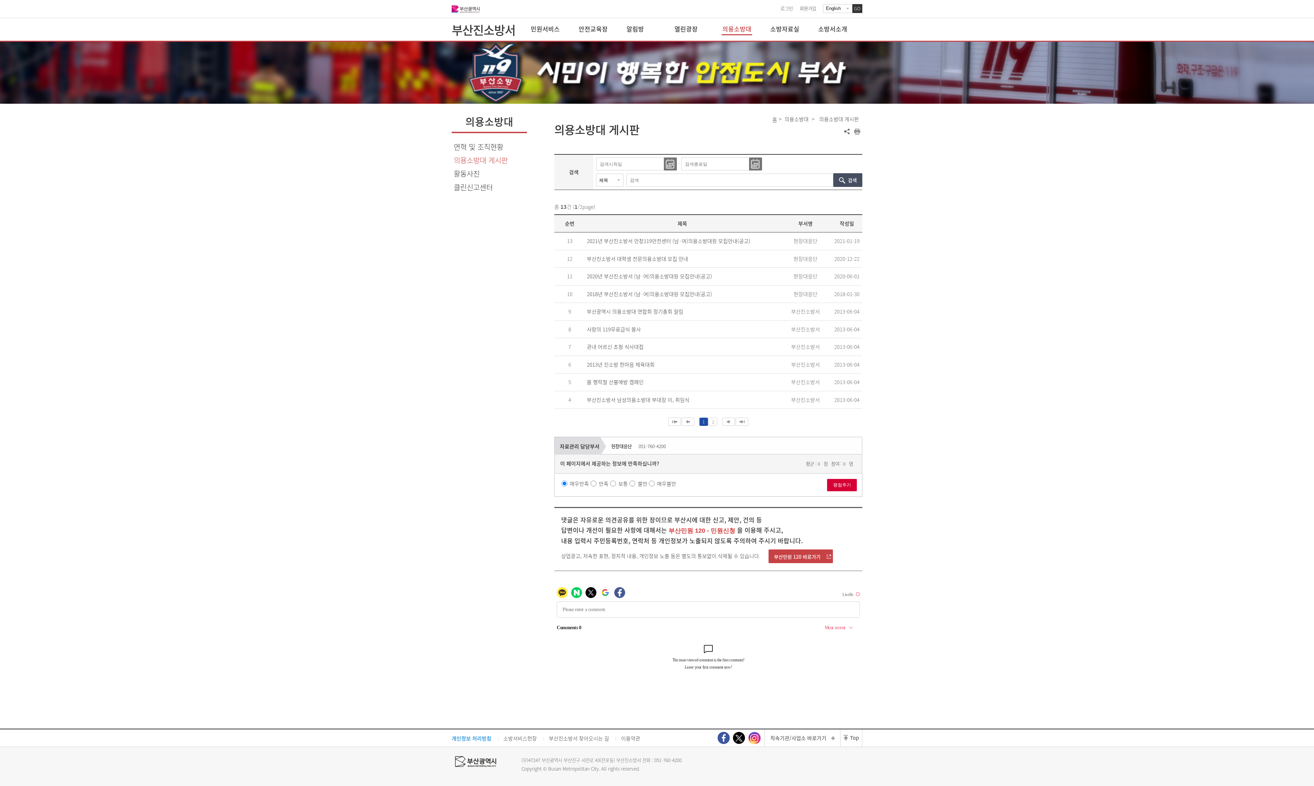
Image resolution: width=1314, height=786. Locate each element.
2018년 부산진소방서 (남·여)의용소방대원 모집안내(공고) (649, 294)
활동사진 (467, 173)
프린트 (857, 131)
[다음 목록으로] (728, 422)
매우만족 (579, 483)
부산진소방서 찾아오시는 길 (579, 738)
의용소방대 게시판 (481, 160)
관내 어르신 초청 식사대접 (615, 347)
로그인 (787, 8)
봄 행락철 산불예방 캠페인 (615, 382)
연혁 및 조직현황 (478, 146)
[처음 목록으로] (674, 422)
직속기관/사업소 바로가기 (798, 738)
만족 (603, 483)
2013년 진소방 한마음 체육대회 (621, 364)
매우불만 (666, 483)
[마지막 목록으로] (742, 422)
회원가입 (808, 8)
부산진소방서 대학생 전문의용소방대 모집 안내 (637, 259)
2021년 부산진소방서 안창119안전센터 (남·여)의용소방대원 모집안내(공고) (668, 241)
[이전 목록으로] (688, 422)
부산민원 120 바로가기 (797, 556)
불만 (642, 483)
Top (854, 737)
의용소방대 (797, 119)
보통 (623, 483)
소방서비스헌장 (520, 738)
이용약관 (630, 738)
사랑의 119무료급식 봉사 (614, 329)
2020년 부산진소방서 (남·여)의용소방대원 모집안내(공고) (649, 276)
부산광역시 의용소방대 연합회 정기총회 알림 (635, 311)
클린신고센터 (473, 187)
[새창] (724, 738)
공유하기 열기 (847, 131)
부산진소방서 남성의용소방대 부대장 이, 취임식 (638, 400)
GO (857, 8)
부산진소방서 (483, 30)
